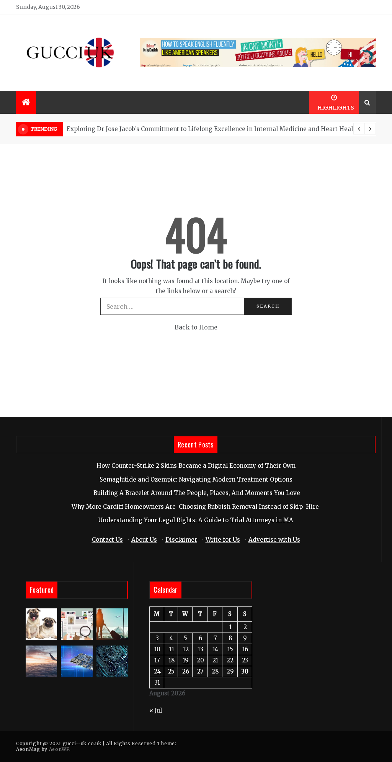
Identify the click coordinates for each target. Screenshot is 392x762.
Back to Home (196, 327)
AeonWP (59, 749)
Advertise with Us (274, 539)
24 (157, 671)
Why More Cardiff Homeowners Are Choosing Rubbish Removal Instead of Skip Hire (196, 506)
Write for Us (223, 539)
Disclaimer (181, 539)
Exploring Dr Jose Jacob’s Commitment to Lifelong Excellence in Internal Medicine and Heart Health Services (226, 129)
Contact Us (107, 539)
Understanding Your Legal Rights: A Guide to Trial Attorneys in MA (195, 520)
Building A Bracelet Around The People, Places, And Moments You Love (196, 493)
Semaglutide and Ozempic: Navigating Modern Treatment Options (196, 479)
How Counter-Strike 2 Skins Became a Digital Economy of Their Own (196, 465)
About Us (144, 539)
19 (186, 660)
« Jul (155, 710)
